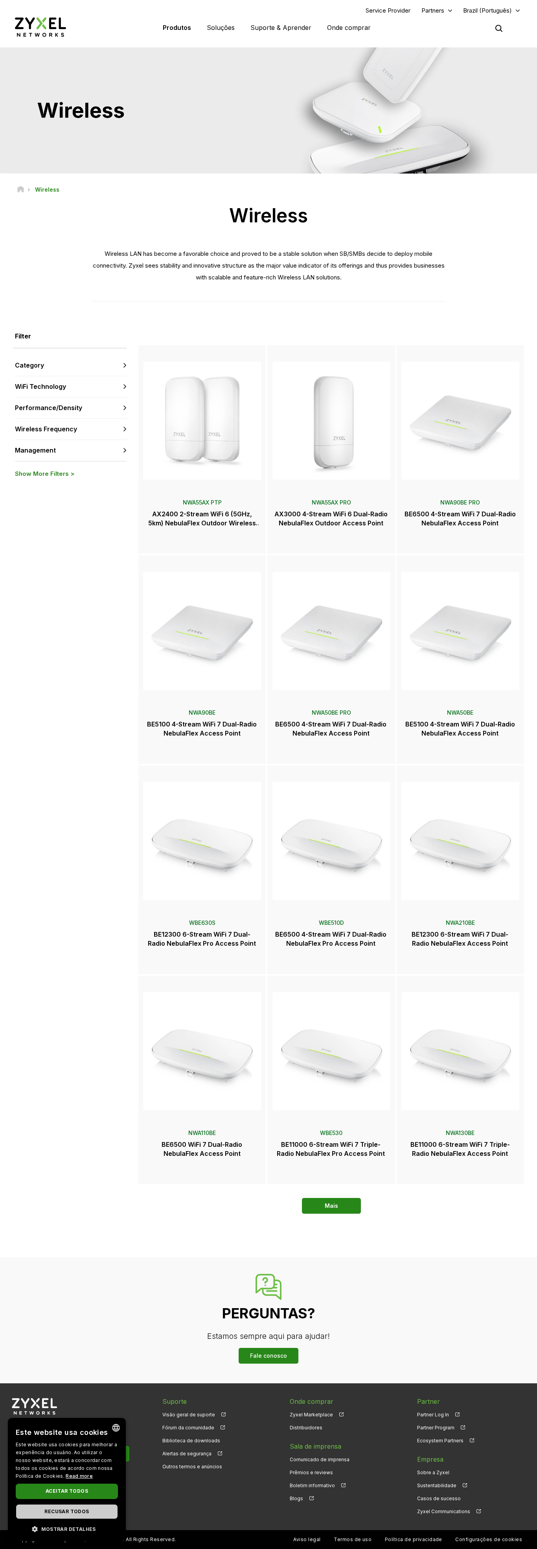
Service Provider (388, 10)
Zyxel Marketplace (311, 1415)
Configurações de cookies (488, 1539)
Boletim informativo (312, 1485)
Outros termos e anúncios (192, 1467)
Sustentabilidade (436, 1485)
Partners (432, 10)
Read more (79, 1476)
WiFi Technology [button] (40, 386)
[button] (67, 1528)
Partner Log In (433, 1415)
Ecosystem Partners (440, 1441)
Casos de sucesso (439, 1498)
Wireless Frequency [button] (46, 429)
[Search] (499, 28)
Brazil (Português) (487, 10)
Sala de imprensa (315, 1446)
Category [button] (29, 365)
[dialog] (67, 1479)
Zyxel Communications (443, 1511)
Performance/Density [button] (48, 408)
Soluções (221, 27)
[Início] (20, 189)
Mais (331, 1205)
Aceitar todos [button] (67, 1491)
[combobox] (116, 1428)
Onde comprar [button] (349, 27)
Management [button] (35, 450)
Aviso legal (306, 1539)
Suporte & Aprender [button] (280, 27)
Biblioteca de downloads (191, 1441)
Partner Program (435, 1428)
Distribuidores (306, 1428)
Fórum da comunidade (188, 1428)
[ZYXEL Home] (40, 27)
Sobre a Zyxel (433, 1472)
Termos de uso (352, 1539)
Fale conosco (268, 1355)
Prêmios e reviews (311, 1472)
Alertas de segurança (186, 1454)
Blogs (296, 1498)
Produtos (177, 27)
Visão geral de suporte (188, 1415)
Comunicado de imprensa (319, 1459)
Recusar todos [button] (66, 1511)
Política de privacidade (413, 1539)
